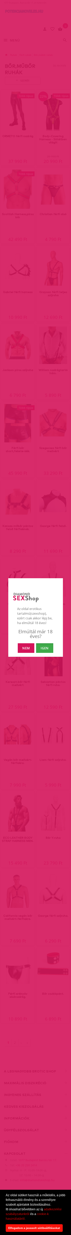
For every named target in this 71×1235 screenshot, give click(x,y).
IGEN (45, 648)
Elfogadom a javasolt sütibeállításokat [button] (34, 1228)
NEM (26, 648)
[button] (26, 1219)
